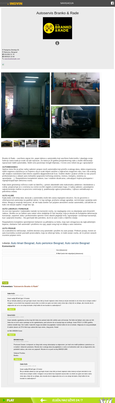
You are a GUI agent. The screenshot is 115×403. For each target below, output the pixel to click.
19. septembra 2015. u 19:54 (15, 317)
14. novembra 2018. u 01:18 (15, 295)
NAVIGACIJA (67, 3)
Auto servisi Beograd (77, 243)
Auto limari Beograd (22, 243)
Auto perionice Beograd (49, 243)
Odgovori (11, 309)
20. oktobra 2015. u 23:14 (21, 341)
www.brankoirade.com (12, 59)
